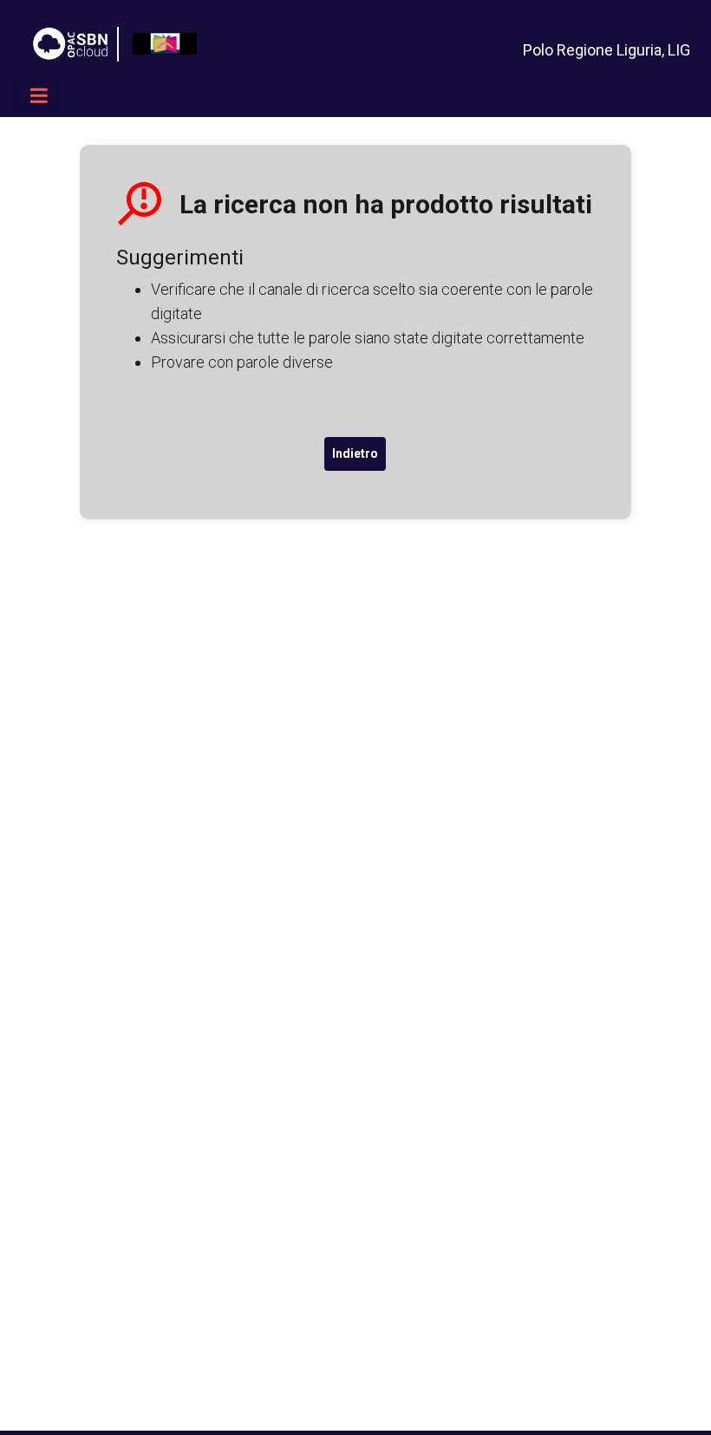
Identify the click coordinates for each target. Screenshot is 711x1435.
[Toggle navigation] (37, 95)
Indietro (355, 453)
